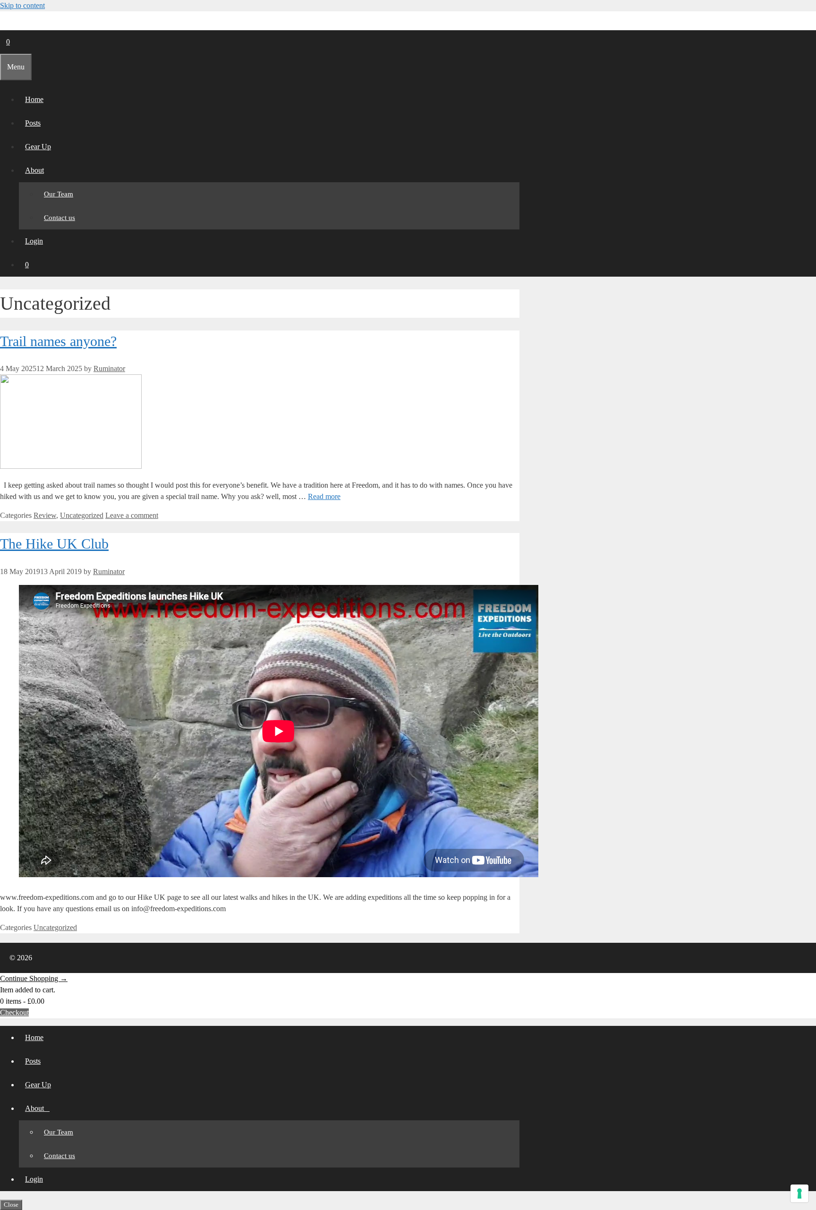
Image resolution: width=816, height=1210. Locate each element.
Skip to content (22, 5)
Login (34, 241)
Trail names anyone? (58, 341)
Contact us (59, 217)
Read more (324, 496)
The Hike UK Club (54, 543)
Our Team (58, 194)
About (34, 170)
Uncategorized (81, 515)
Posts (33, 123)
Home (34, 99)
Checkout (14, 1012)
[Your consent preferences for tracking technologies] (799, 1193)
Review (45, 515)
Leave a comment (131, 515)
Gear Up (38, 147)
